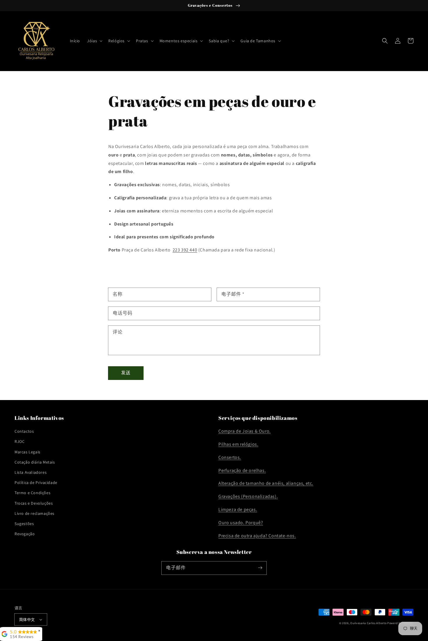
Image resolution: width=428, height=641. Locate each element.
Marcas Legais (27, 452)
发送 (125, 372)
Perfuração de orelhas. (242, 470)
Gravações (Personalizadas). (248, 496)
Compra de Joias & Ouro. (244, 431)
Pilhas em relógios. (238, 444)
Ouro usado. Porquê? (240, 523)
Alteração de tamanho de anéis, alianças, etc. (265, 483)
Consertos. (229, 457)
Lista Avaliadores (31, 472)
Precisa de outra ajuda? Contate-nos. (257, 536)
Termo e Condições (32, 492)
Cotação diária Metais (35, 462)
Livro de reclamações (34, 513)
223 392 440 (185, 250)
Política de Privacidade (36, 482)
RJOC (19, 441)
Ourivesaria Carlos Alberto (368, 623)
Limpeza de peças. (237, 509)
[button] (94, 41)
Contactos (24, 431)
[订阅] (260, 567)
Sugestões (24, 523)
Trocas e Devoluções (34, 503)
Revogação (25, 533)
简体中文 (27, 619)
